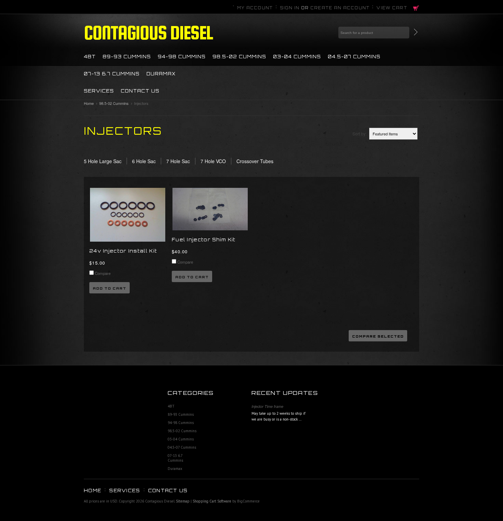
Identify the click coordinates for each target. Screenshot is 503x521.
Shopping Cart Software (212, 501)
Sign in (290, 7)
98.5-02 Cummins (239, 56)
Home (89, 103)
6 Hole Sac (144, 161)
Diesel (148, 33)
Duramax (161, 73)
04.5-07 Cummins (354, 56)
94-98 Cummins (182, 56)
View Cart (391, 7)
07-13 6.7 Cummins (112, 73)
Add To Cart (109, 288)
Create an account (340, 7)
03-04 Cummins (297, 56)
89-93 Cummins (127, 56)
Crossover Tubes (254, 161)
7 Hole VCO (213, 161)
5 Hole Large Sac (102, 161)
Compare (103, 273)
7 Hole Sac (178, 161)
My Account (255, 7)
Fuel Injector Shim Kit (204, 239)
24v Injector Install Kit (123, 251)
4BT (90, 56)
